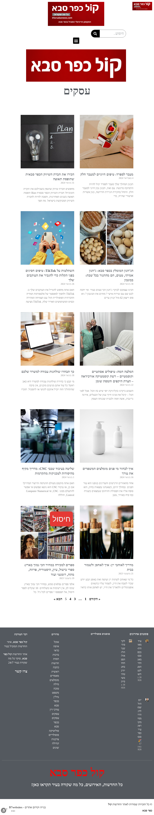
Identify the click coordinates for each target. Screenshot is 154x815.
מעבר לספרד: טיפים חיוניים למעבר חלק (106, 174)
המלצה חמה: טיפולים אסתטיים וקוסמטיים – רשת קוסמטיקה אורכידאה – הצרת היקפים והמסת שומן (107, 376)
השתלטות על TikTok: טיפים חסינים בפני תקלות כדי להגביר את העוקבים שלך (50, 275)
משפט (55, 692)
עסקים (55, 713)
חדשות (55, 663)
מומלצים (54, 680)
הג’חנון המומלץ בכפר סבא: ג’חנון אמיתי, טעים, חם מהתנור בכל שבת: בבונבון (109, 275)
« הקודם (94, 599)
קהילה (55, 743)
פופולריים (54, 734)
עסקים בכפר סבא (55, 722)
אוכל (56, 641)
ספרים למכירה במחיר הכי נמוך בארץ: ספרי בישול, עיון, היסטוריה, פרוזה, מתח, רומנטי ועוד (49, 569)
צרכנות (55, 739)
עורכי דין (54, 709)
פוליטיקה (54, 730)
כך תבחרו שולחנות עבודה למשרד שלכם (47, 372)
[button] (76, 41)
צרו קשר (21, 671)
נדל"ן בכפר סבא (56, 701)
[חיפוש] (95, 33)
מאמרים (54, 675)
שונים (56, 747)
